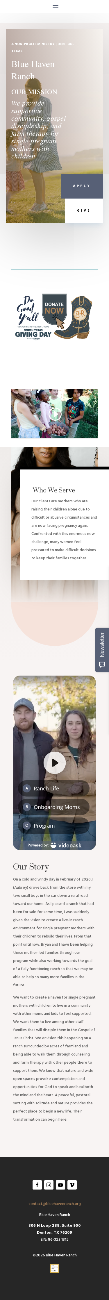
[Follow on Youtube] (60, 1185)
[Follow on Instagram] (48, 1185)
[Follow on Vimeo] (72, 1185)
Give (84, 211)
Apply (82, 186)
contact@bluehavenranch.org (54, 1204)
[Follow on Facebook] (37, 1185)
